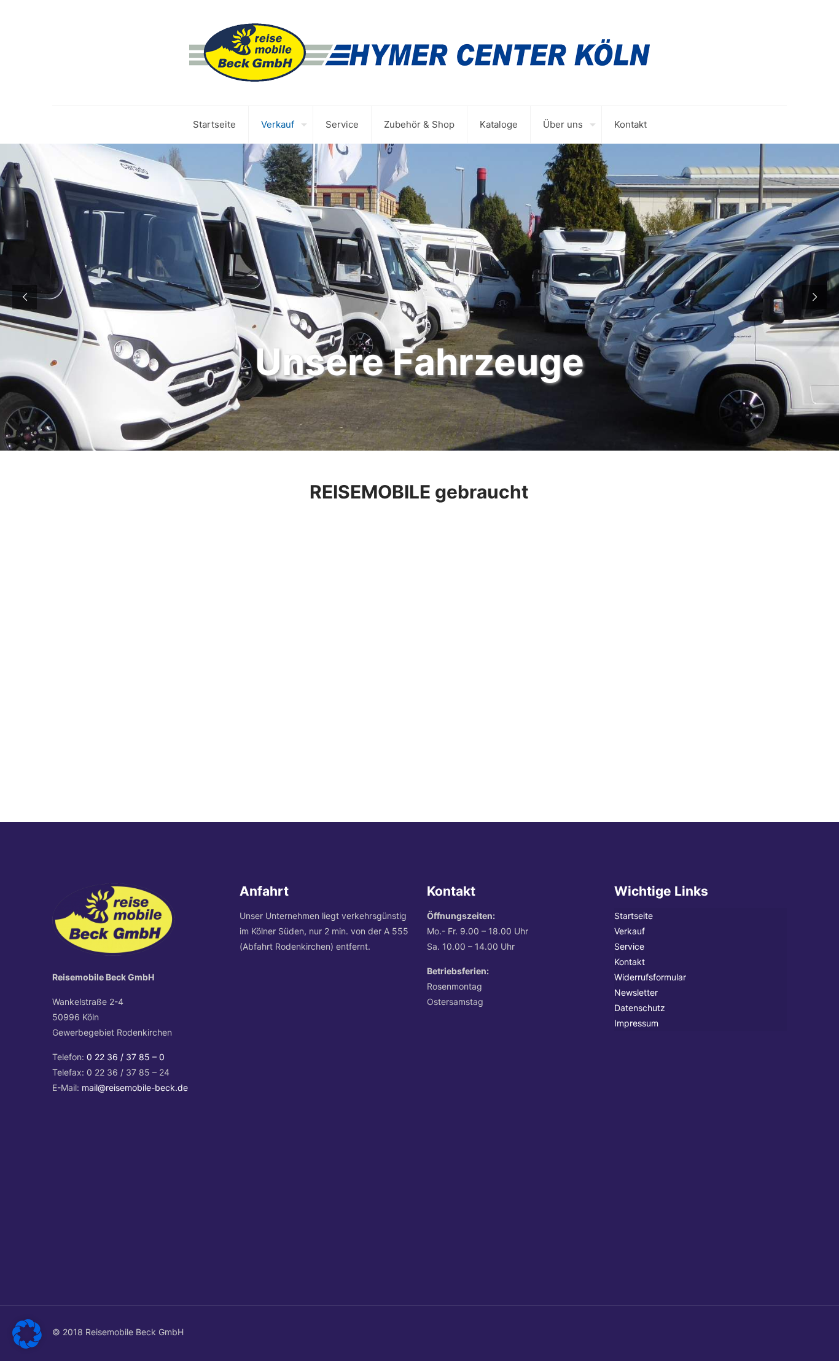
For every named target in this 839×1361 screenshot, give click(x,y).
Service (629, 946)
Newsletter (636, 992)
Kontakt (629, 961)
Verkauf (629, 931)
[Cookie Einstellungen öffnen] (27, 1345)
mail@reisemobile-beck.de (135, 1087)
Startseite (633, 915)
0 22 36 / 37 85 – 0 (126, 1057)
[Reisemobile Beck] (419, 53)
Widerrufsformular (650, 977)
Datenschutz (639, 1007)
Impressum (636, 1023)
